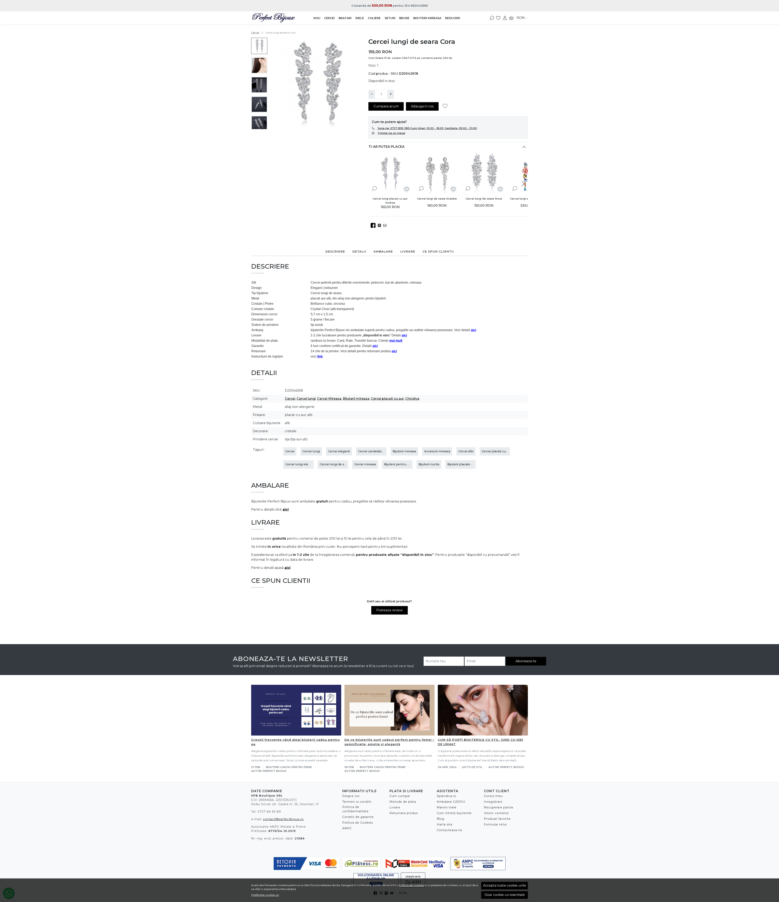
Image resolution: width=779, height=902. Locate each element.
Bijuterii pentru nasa (399, 464)
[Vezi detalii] (374, 188)
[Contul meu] (505, 17)
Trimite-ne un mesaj (391, 133)
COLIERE (374, 18)
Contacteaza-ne (449, 830)
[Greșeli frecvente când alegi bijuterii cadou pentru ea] (296, 710)
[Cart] (511, 17)
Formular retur (495, 824)
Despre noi (351, 796)
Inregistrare (493, 802)
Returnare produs (404, 813)
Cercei (255, 32)
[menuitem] (259, 46)
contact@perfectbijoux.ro (283, 819)
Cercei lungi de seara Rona (484, 198)
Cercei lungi (306, 399)
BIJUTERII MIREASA (427, 18)
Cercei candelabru (371, 451)
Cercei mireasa (365, 464)
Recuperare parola (498, 807)
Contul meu (493, 796)
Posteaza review (389, 610)
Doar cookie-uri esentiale (504, 895)
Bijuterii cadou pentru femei (289, 767)
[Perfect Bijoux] (276, 18)
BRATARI (345, 18)
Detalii (359, 251)
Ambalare (383, 251)
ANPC (347, 828)
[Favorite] (498, 17)
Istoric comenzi (496, 813)
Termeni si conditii (356, 802)
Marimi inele (446, 807)
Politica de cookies (411, 885)
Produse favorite (497, 819)
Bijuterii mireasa (356, 399)
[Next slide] (259, 123)
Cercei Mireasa (329, 399)
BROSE (404, 18)
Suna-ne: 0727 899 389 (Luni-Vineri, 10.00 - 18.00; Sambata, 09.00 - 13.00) (427, 128)
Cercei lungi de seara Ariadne (437, 198)
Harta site (445, 824)
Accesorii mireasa (437, 451)
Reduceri (452, 18)
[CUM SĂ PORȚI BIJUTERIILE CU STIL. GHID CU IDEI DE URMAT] (483, 710)
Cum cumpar (400, 796)
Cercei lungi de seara (335, 464)
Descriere (335, 251)
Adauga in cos (422, 106)
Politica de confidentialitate (355, 809)
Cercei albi (465, 451)
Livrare (407, 251)
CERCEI (329, 18)
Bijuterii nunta (429, 464)
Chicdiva (412, 399)
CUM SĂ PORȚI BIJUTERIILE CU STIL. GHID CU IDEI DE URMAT (480, 742)
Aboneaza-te (525, 661)
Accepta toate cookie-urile (504, 885)
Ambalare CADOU (451, 802)
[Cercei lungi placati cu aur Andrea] (390, 173)
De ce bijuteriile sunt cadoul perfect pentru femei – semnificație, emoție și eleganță (389, 742)
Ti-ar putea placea (386, 147)
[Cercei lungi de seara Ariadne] (437, 173)
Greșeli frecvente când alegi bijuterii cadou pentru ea (295, 742)
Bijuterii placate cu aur (463, 464)
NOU (316, 18)
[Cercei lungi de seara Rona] (484, 173)
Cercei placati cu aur (387, 399)
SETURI (390, 18)
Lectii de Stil (472, 767)
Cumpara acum (386, 106)
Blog (440, 819)
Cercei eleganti (339, 451)
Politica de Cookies (357, 822)
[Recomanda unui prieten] (386, 225)
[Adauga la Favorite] (446, 106)
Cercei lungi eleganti (300, 464)
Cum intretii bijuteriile (454, 813)
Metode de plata (403, 802)
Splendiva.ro (446, 796)
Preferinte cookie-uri (265, 895)
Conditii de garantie (358, 817)
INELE (359, 18)
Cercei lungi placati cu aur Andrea (390, 200)
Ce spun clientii (438, 251)
